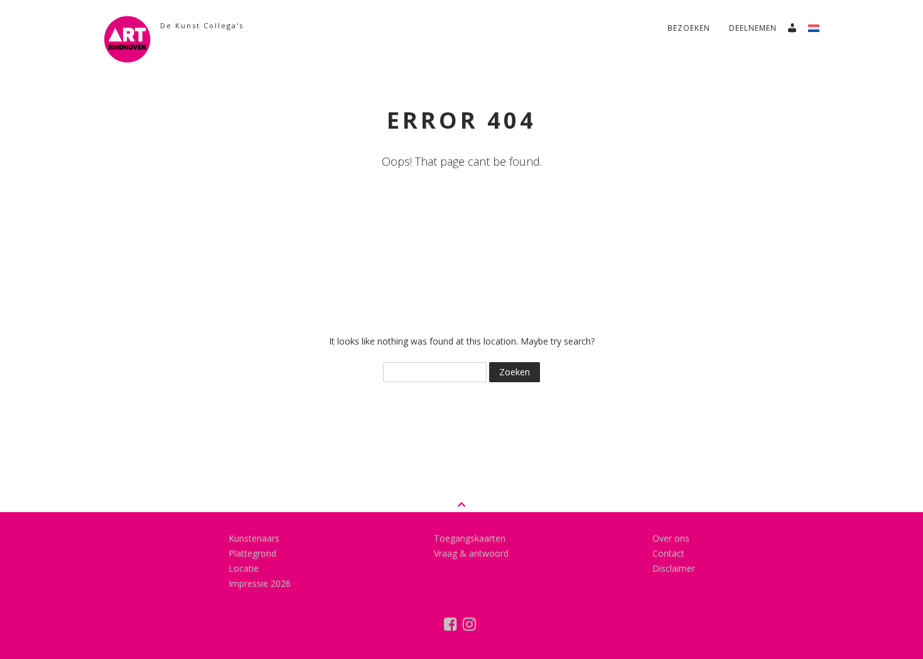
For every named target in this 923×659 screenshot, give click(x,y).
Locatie (244, 568)
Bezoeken (688, 28)
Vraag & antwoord (471, 553)
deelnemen (753, 28)
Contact (668, 553)
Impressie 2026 (260, 583)
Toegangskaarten (469, 538)
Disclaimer (673, 568)
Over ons (670, 538)
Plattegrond (252, 553)
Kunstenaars (254, 538)
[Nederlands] (818, 24)
